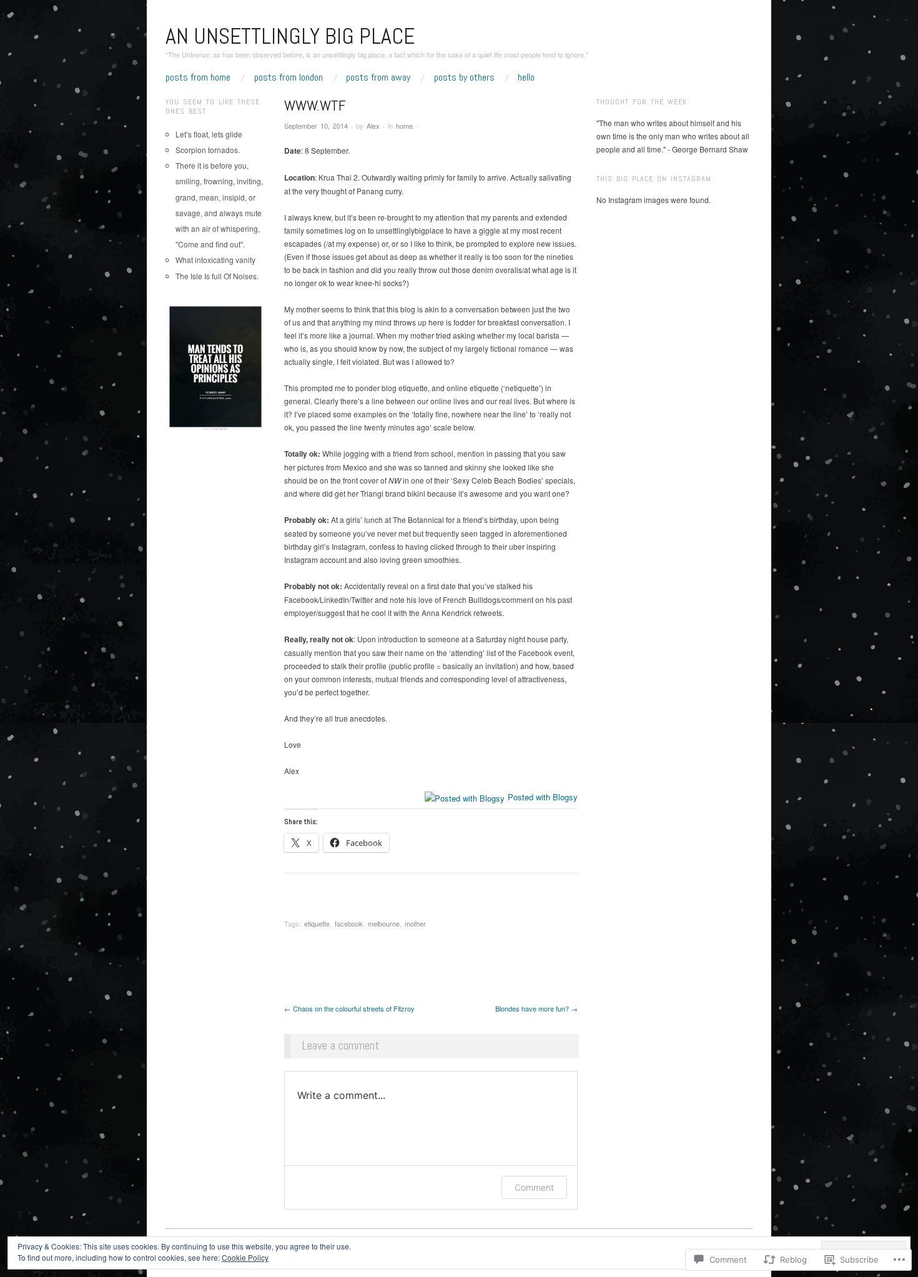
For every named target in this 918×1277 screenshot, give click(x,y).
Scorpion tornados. (207, 149)
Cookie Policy (245, 1257)
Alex (373, 126)
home (404, 126)
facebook (349, 923)
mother (415, 923)
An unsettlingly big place (290, 36)
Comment (534, 1187)
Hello (526, 77)
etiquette (317, 923)
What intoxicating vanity (215, 259)
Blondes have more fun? (536, 1008)
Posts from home (197, 77)
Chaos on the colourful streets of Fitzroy (349, 1008)
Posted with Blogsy (543, 797)
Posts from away (378, 77)
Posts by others (464, 77)
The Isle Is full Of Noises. (217, 276)
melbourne (384, 923)
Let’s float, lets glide (208, 134)
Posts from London (288, 77)
